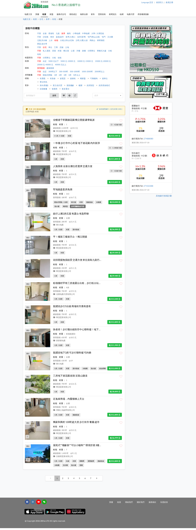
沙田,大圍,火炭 (82, 40)
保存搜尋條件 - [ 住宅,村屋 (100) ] (110, 109)
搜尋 (54, 95)
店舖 (61, 47)
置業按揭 (102, 14)
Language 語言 (147, 2)
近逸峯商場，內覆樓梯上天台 (68, 398)
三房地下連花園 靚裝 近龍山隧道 (70, 375)
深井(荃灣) (81, 37)
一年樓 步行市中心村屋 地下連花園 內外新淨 (76, 142)
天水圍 (110, 37)
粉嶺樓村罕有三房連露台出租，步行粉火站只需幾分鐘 (82, 283)
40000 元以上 (60, 64)
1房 (55, 75)
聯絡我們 (129, 502)
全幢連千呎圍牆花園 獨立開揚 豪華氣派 (74, 119)
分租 (110, 51)
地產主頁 (28, 14)
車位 (50, 47)
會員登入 (160, 2)
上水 (51, 40)
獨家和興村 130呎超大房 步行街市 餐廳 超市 (76, 421)
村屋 (59, 51)
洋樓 (78, 51)
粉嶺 (56, 40)
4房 (69, 75)
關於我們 (140, 502)
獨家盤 (83, 78)
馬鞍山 (92, 40)
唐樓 (84, 51)
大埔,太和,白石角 (67, 40)
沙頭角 (45, 37)
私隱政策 (164, 502)
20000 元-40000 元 (45, 64)
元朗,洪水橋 (42, 40)
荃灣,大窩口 (70, 37)
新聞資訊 (112, 14)
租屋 (44, 14)
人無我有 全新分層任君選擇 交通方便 (72, 166)
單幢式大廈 (101, 51)
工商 (56, 47)
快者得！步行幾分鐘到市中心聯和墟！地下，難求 (79, 329)
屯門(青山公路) (94, 37)
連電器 (62, 78)
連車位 (105, 78)
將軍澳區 (101, 40)
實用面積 (41, 68)
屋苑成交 (73, 14)
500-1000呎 (75, 71)
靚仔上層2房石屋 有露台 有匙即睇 (71, 213)
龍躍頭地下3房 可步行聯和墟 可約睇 (72, 352)
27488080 (148, 138)
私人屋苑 (46, 51)
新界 (63, 33)
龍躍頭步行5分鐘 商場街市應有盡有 (72, 306)
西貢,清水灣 (42, 44)
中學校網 (85, 33)
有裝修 (52, 78)
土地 (67, 47)
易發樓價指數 (143, 14)
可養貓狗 (94, 78)
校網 (121, 14)
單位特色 (43, 82)
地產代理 (130, 14)
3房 (65, 75)
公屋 (73, 51)
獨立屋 (66, 51)
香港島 (51, 33)
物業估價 (84, 14)
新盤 (51, 14)
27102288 (148, 186)
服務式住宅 (61, 14)
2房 (60, 75)
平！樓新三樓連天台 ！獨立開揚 (70, 236)
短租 (39, 54)
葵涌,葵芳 (60, 37)
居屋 (54, 51)
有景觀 (42, 78)
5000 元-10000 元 (68, 61)
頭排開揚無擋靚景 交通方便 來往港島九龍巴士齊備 (80, 259)
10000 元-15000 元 (85, 61)
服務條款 (152, 502)
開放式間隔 (47, 75)
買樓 (37, 14)
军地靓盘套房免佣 (62, 189)
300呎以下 (52, 71)
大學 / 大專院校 (97, 33)
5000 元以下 (53, 61)
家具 (93, 14)
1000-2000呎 (87, 71)
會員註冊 (169, 2)
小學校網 (76, 33)
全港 (45, 33)
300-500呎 (63, 71)
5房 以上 (76, 75)
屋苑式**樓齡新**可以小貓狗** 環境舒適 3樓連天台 (79, 445)
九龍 (58, 33)
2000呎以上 (100, 71)
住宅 (45, 47)
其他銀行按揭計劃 (164, 196)
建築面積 (50, 68)
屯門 (103, 37)
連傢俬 (73, 78)
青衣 (52, 37)
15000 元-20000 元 (103, 61)
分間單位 (91, 51)
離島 (69, 33)
